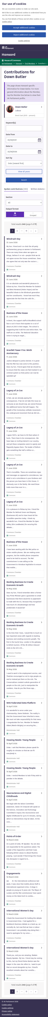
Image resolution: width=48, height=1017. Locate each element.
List (15, 215)
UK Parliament (7, 64)
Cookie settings (24, 41)
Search (24, 180)
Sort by (9, 158)
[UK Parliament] (8, 47)
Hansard (8, 54)
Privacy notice (7, 1011)
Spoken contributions (16, 189)
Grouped (33, 215)
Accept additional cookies (24, 28)
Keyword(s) (11, 123)
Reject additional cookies (24, 35)
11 (26, 231)
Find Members (30, 64)
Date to (9, 146)
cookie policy (7, 22)
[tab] (16, 189)
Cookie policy (7, 1005)
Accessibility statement (10, 1014)
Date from (10, 134)
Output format (12, 209)
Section (9, 197)
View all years (24, 171)
